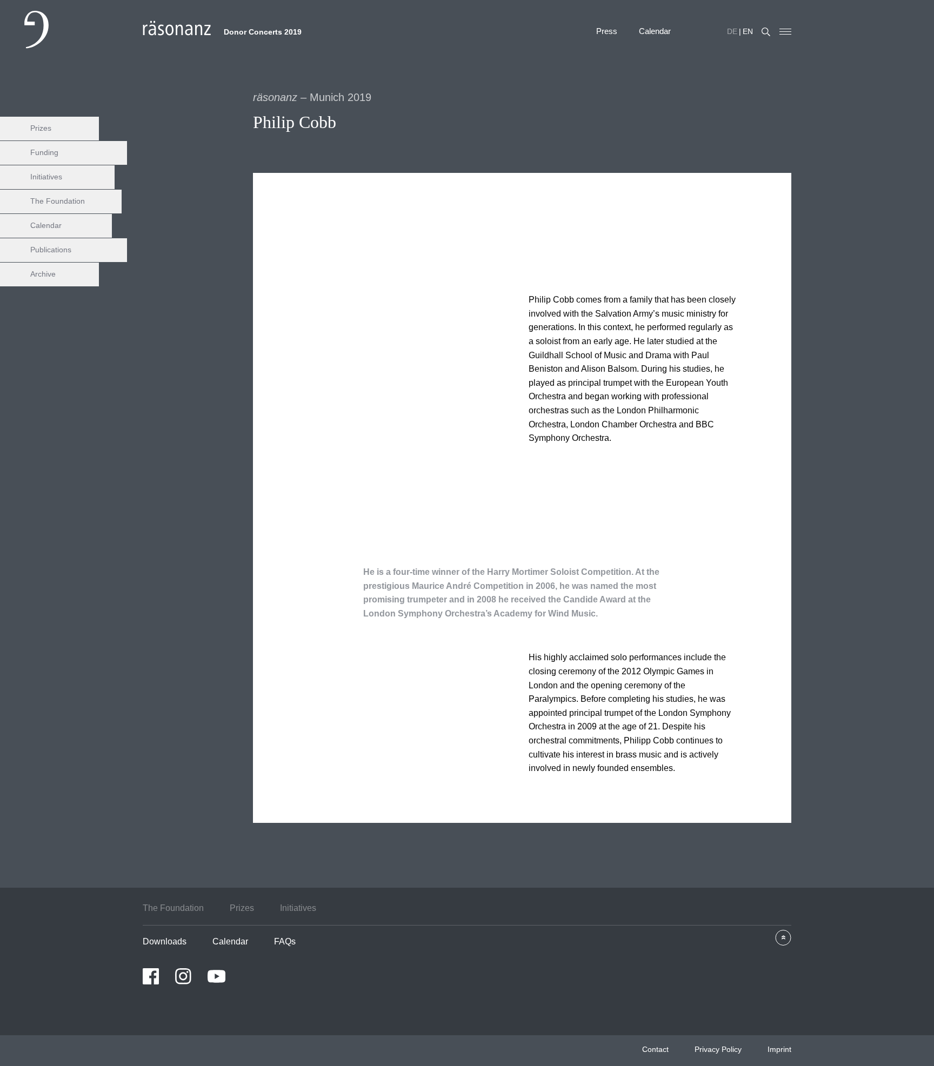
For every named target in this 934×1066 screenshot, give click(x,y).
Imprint (779, 1049)
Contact (655, 1049)
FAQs (285, 941)
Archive (43, 274)
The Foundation (57, 201)
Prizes (40, 128)
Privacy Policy (718, 1049)
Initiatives (46, 176)
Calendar (655, 31)
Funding (44, 152)
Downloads (164, 941)
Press (606, 31)
